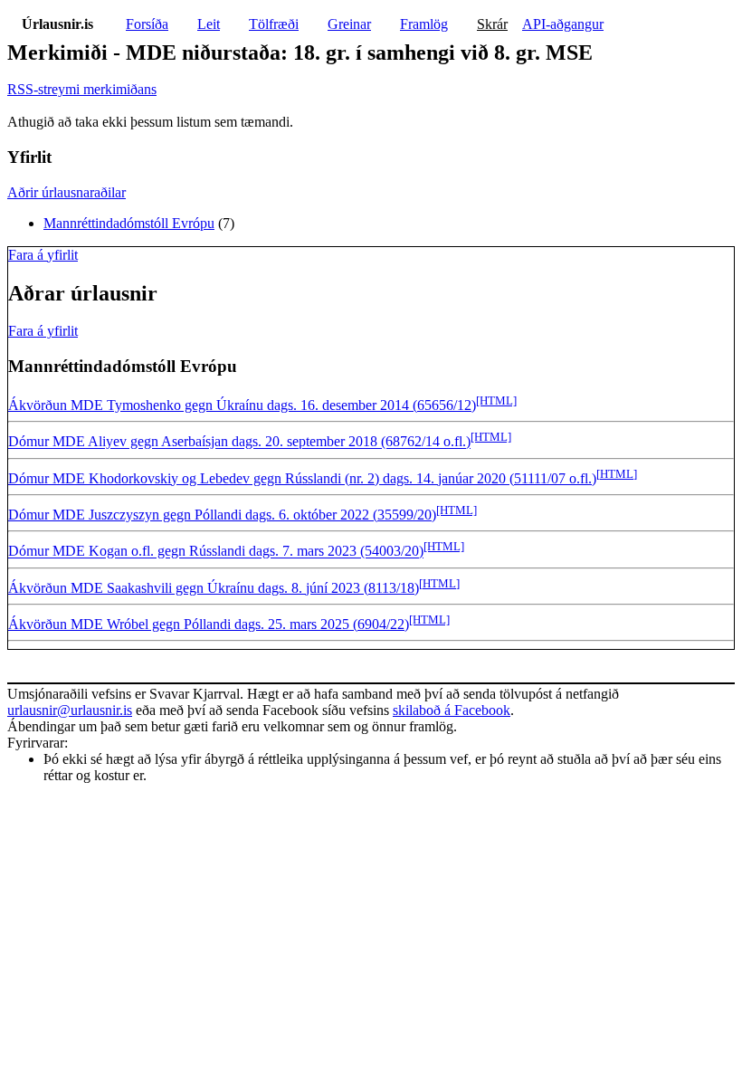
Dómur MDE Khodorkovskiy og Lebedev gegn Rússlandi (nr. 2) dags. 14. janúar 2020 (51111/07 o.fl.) (302, 478)
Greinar (349, 24)
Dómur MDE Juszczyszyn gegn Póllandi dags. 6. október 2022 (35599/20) (222, 514)
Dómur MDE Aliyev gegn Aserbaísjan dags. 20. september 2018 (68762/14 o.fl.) (239, 442)
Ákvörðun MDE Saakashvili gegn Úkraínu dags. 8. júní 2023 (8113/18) (213, 588)
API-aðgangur (563, 24)
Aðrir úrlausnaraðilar (66, 192)
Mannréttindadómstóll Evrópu (128, 223)
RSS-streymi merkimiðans (82, 89)
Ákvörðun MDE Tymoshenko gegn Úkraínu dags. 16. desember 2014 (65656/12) (242, 405)
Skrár (492, 24)
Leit (208, 24)
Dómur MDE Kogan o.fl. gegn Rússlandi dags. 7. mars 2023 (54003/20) (215, 551)
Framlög (424, 24)
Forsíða (147, 24)
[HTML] (496, 400)
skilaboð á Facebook (451, 710)
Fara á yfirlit (43, 254)
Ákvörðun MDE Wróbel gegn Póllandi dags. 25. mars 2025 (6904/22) (208, 624)
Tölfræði (274, 24)
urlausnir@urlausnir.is (69, 710)
